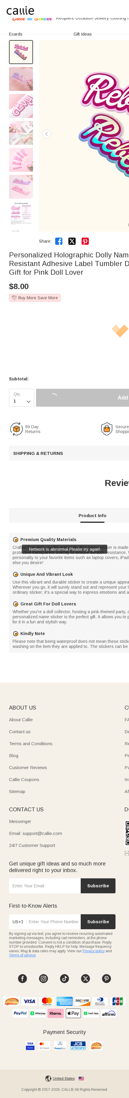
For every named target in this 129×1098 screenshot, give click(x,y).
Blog (13, 755)
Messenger (20, 821)
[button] (46, 134)
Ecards (15, 34)
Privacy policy (93, 951)
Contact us (20, 731)
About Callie (21, 719)
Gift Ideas (83, 34)
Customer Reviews (28, 767)
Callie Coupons (24, 779)
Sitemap (17, 791)
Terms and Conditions (30, 743)
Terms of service (22, 955)
